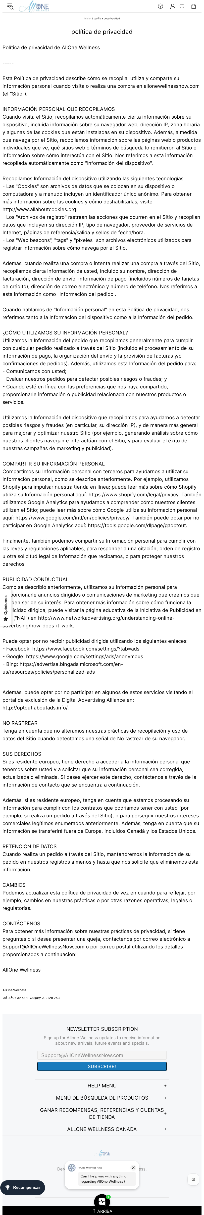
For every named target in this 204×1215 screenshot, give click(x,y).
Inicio (87, 18)
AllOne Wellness (33, 6)
